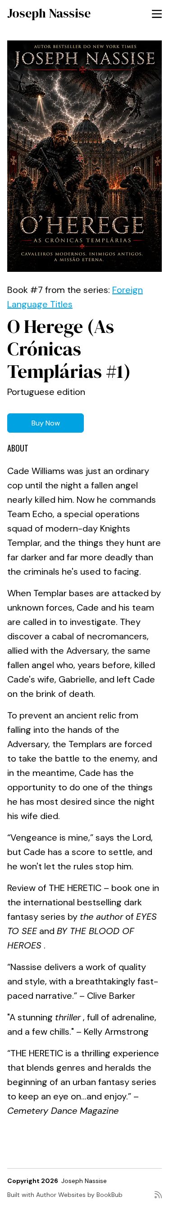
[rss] (158, 1198)
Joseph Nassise (49, 13)
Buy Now (46, 423)
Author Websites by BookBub (79, 1195)
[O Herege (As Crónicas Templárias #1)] (84, 156)
